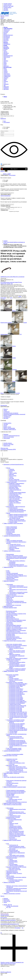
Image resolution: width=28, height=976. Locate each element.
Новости (5, 409)
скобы (19, 296)
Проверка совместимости (9, 429)
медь (11, 297)
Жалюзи (5, 775)
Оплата (5, 425)
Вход (4, 121)
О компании (6, 411)
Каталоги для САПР (8, 6)
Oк (18, 924)
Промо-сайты (6, 445)
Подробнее (17, 927)
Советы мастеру (7, 5)
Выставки (5, 418)
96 (3, 299)
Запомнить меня (6, 164)
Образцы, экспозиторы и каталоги (11, 893)
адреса (2, 18)
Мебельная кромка (8, 606)
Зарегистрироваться (5, 195)
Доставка (5, 8)
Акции (5, 410)
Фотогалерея (6, 438)
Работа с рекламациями (9, 428)
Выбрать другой (10, 20)
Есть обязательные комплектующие (9, 282)
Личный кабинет (5, 915)
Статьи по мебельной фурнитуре (11, 435)
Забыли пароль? (4, 175)
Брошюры (5, 434)
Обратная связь (4, 448)
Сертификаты (6, 416)
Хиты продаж (6, 901)
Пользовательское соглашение (10, 413)
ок (1, 932)
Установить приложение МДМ (8, 449)
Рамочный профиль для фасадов (11, 773)
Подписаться (4, 405)
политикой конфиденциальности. (9, 924)
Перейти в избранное (6, 972)
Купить (20, 282)
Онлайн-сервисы (7, 3)
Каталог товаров (5, 15)
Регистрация (6, 122)
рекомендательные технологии (8, 920)
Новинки (5, 898)
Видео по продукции (8, 437)
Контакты (5, 10)
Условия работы (7, 7)
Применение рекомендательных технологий (14, 414)
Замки (4, 774)
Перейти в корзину (5, 962)
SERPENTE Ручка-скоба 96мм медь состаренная (12, 276)
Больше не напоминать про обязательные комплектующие (12, 963)
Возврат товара (7, 426)
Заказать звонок (4, 111)
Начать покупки (4, 913)
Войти (2, 132)
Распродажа (6, 899)
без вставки (3, 297)
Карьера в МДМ (7, 415)
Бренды (2, 896)
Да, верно (3, 20)
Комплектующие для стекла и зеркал (12, 803)
